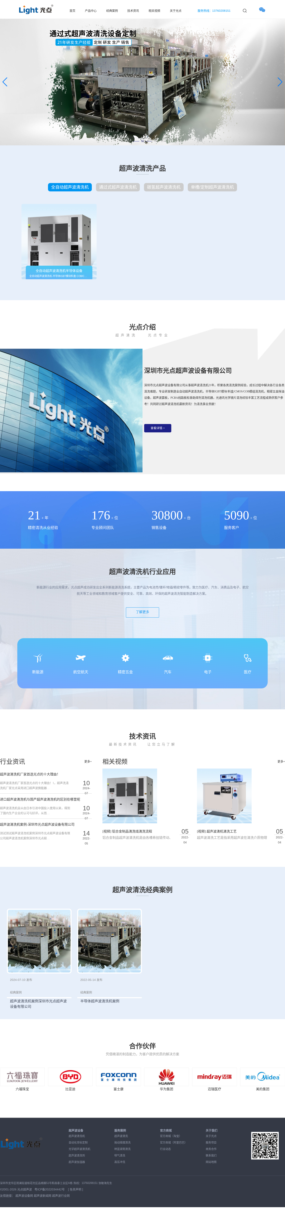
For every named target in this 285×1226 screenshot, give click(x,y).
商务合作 (211, 1148)
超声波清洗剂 (77, 1155)
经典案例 (112, 10)
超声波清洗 (121, 1136)
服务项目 (211, 1142)
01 (122, 141)
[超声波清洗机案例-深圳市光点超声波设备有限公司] (39, 941)
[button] (5, 82)
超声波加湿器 (77, 1161)
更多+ (88, 761)
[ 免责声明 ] (75, 1189)
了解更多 (142, 612)
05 (162, 141)
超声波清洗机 (77, 1136)
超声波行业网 (61, 1195)
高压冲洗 (119, 1161)
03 (135, 141)
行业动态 (165, 1148)
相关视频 (154, 10)
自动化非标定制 (78, 1142)
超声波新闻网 (42, 1195)
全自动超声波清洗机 (70, 187)
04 (149, 141)
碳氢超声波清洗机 (163, 187)
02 (129, 141)
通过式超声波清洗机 (118, 187)
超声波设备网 (24, 1195)
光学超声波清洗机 (79, 1148)
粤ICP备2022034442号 (50, 1189)
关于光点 (176, 10)
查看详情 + (158, 428)
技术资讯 (133, 10)
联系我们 (211, 1155)
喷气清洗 (119, 1155)
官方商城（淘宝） (171, 1136)
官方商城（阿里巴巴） (173, 1142)
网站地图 (211, 1161)
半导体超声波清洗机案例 (99, 1001)
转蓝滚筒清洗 (122, 1148)
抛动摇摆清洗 (122, 1142)
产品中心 (91, 10)
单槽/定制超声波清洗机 (212, 187)
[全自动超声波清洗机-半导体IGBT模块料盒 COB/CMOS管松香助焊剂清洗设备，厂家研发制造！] (59, 241)
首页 (72, 10)
